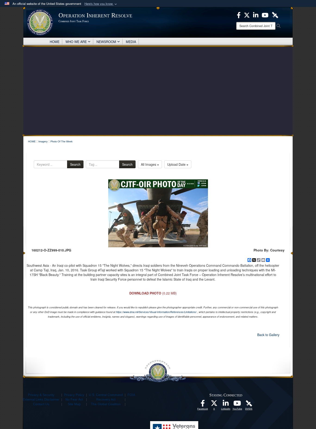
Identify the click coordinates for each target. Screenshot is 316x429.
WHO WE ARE (76, 41)
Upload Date (176, 164)
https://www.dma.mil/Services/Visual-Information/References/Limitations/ (156, 312)
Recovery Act (105, 399)
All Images (149, 164)
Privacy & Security (41, 395)
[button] (101, 3)
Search (75, 164)
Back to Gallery (268, 334)
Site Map (74, 404)
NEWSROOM (106, 41)
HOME (54, 41)
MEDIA (131, 41)
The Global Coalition (106, 404)
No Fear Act (74, 399)
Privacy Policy (74, 395)
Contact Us (41, 404)
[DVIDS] (248, 403)
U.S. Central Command (106, 395)
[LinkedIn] (226, 404)
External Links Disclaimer (41, 399)
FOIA (131, 395)
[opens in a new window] (202, 404)
